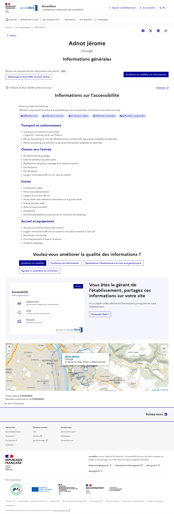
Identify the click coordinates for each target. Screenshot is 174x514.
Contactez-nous (67, 440)
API (34, 432)
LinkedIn (166, 414)
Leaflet (154, 389)
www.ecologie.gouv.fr (99, 465)
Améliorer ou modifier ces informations (146, 74)
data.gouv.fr (94, 471)
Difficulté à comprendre (133, 116)
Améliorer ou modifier (32, 263)
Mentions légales (112, 501)
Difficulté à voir (30, 116)
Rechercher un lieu (29, 19)
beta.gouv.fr (152, 465)
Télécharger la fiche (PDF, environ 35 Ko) (28, 76)
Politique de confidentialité (133, 501)
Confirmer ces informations (65, 263)
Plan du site (10, 501)
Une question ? (86, 19)
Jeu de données (39, 440)
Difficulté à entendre (105, 116)
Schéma (36, 436)
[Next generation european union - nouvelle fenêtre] (42, 489)
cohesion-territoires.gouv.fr (127, 465)
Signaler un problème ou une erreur (39, 270)
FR (164, 7)
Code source (95, 501)
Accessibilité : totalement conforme (32, 501)
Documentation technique (73, 501)
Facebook (143, 30)
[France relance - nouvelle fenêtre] (16, 489)
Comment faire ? (100, 314)
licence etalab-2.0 (61, 510)
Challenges (103, 19)
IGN (163, 389)
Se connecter (149, 7)
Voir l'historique (16, 403)
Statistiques (65, 436)
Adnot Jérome (72, 356)
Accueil (13, 19)
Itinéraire (161, 87)
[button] (107, 354)
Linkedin (158, 30)
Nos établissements (22, 27)
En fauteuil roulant (79, 116)
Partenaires (70, 19)
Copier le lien (166, 30)
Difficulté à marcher (54, 116)
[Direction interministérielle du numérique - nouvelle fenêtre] (104, 489)
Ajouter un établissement (124, 7)
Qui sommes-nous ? (51, 19)
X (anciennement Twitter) (150, 30)
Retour (13, 35)
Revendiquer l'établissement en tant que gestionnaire (113, 263)
